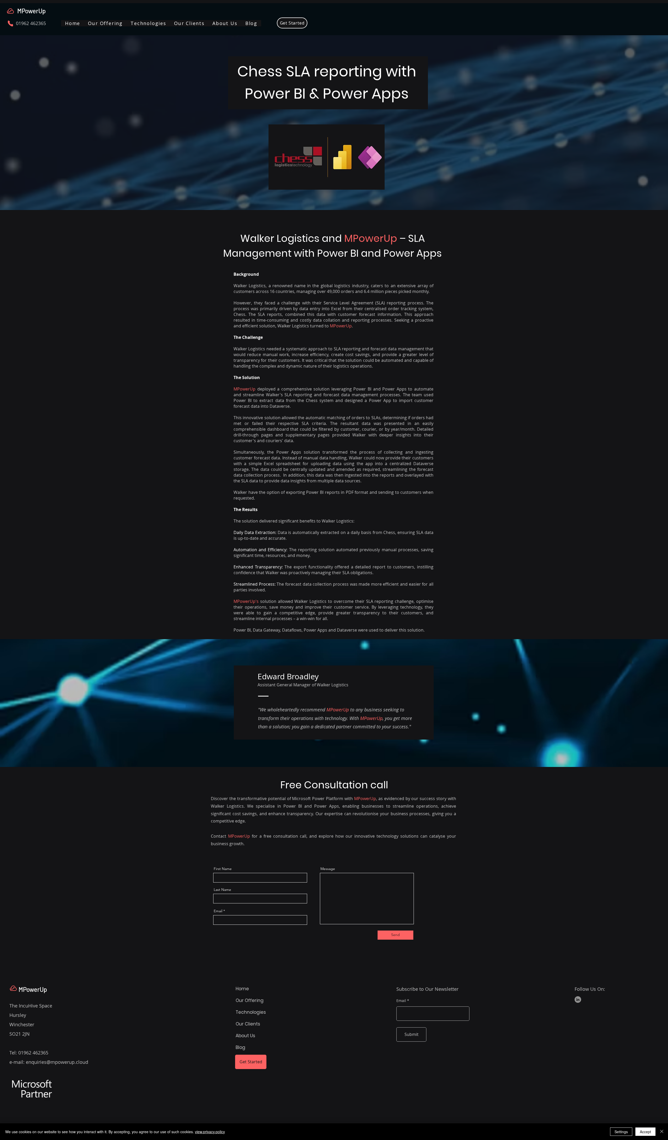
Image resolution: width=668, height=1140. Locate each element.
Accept (645, 1131)
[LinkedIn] (578, 999)
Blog (240, 1047)
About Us (245, 1036)
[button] (105, 23)
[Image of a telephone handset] (10, 23)
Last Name (222, 889)
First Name (223, 869)
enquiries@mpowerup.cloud (57, 1062)
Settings (621, 1131)
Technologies (251, 1012)
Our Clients (248, 1024)
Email (218, 911)
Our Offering (250, 1000)
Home (242, 989)
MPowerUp (31, 11)
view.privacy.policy (210, 1131)
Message (327, 869)
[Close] (662, 1131)
